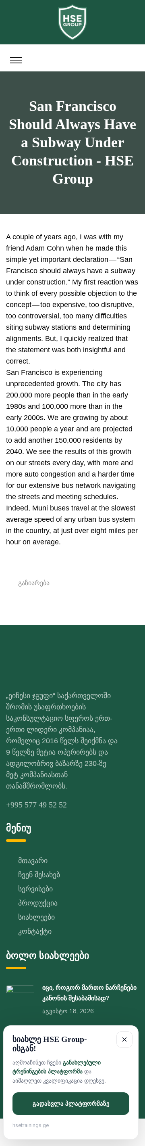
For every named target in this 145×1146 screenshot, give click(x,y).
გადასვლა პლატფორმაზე (71, 1104)
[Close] (124, 1039)
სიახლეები (36, 917)
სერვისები (35, 889)
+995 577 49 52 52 (36, 804)
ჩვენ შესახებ (39, 875)
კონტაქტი (35, 931)
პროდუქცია (38, 903)
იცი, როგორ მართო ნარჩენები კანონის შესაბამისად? (89, 993)
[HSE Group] (72, 21)
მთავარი (33, 861)
